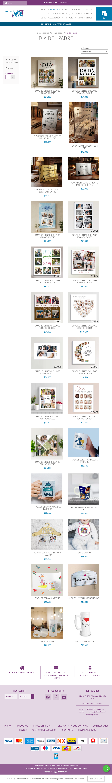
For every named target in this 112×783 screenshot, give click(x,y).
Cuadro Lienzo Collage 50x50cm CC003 (47, 327)
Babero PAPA (84, 553)
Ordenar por (85, 48)
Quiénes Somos (75, 14)
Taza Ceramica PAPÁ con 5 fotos (84, 508)
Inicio (43, 9)
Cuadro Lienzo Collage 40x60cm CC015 (47, 236)
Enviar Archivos (84, 18)
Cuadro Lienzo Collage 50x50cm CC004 (84, 327)
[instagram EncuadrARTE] (48, 697)
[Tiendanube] (56, 772)
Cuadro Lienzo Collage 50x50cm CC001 (47, 281)
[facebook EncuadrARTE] (56, 697)
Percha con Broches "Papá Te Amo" (47, 554)
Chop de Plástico (84, 641)
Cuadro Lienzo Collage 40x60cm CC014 (84, 92)
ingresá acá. (64, 768)
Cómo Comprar (57, 14)
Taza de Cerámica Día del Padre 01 (84, 461)
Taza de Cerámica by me (47, 598)
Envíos (89, 14)
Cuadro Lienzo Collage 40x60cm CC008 (47, 417)
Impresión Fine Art (72, 9)
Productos (55, 9)
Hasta (9, 73)
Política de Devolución (49, 18)
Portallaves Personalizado (84, 598)
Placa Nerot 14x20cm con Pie (84, 147)
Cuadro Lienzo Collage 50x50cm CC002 (84, 281)
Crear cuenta (51, 3)
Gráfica (88, 9)
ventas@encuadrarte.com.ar (92, 703)
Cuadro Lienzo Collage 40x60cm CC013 (47, 92)
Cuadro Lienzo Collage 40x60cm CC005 (47, 372)
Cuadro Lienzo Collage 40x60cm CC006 (84, 236)
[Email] (64, 697)
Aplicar (13, 77)
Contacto (68, 18)
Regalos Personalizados (53, 33)
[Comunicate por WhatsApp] (106, 768)
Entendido (96, 779)
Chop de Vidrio (47, 641)
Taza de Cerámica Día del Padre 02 (47, 508)
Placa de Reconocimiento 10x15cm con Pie (47, 137)
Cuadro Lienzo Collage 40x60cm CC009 (84, 417)
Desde (6, 73)
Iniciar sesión (63, 3)
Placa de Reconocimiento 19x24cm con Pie (47, 190)
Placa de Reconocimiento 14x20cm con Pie (84, 184)
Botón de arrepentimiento (79, 768)
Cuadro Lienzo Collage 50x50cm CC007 (84, 372)
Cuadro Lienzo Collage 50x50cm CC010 (47, 463)
